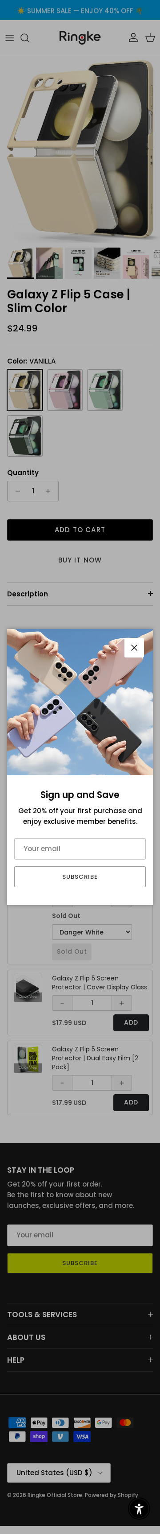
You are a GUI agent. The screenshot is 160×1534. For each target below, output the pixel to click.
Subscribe (80, 876)
